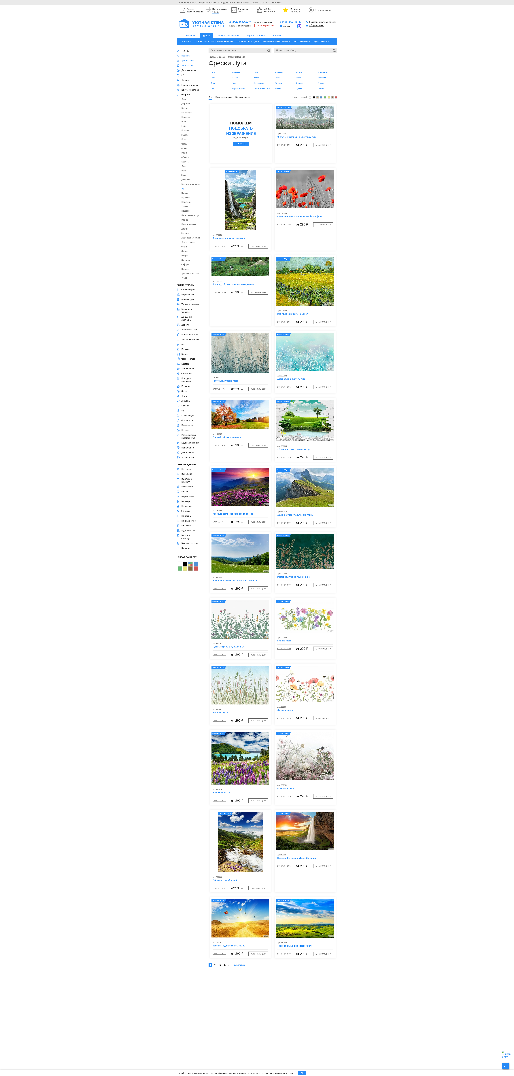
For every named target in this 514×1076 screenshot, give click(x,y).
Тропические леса (262, 88)
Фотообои (190, 35)
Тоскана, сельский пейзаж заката (295, 946)
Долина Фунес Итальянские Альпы (295, 515)
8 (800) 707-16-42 (240, 22)
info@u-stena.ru (316, 25)
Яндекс (294, 10)
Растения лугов (220, 712)
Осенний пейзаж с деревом (227, 437)
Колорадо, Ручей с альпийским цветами (233, 284)
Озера (235, 78)
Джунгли (322, 78)
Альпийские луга (221, 792)
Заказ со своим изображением (214, 41)
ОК (302, 1073)
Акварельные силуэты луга (291, 379)
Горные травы (284, 640)
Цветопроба (321, 41)
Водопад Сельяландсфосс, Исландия (296, 858)
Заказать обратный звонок (322, 22)
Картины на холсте (256, 35)
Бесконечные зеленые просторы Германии (235, 580)
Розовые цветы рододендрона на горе (233, 514)
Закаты (257, 78)
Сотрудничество (226, 2)
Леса (213, 72)
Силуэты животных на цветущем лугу (296, 137)
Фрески (206, 35)
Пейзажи (236, 72)
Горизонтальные (223, 97)
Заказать (241, 144)
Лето (213, 88)
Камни (278, 88)
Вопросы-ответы (207, 2)
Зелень (299, 83)
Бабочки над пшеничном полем (229, 945)
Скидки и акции (323, 10)
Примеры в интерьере (276, 41)
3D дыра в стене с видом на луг (293, 449)
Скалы (299, 72)
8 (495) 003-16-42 (290, 21)
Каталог (187, 41)
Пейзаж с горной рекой (225, 880)
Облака (278, 83)
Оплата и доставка (187, 2)
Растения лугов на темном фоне (293, 577)
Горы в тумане (238, 88)
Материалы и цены (248, 41)
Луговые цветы (285, 710)
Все (210, 97)
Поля (298, 78)
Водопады (323, 72)
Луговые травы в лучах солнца (229, 646)
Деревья (279, 72)
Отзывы (265, 2)
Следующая (239, 965)
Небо (213, 78)
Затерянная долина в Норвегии (229, 238)
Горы (256, 72)
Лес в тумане (260, 83)
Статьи (255, 2)
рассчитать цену (323, 145)
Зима (213, 83)
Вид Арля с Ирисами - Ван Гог (292, 314)
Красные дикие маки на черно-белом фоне (299, 216)
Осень (278, 78)
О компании (243, 2)
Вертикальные (242, 97)
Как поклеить (302, 41)
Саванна (322, 88)
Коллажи (277, 35)
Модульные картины (228, 35)
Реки (234, 83)
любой (303, 97)
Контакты (277, 2)
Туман (299, 88)
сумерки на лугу (285, 788)
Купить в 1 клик (284, 145)
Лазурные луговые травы (226, 381)
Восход (321, 83)
